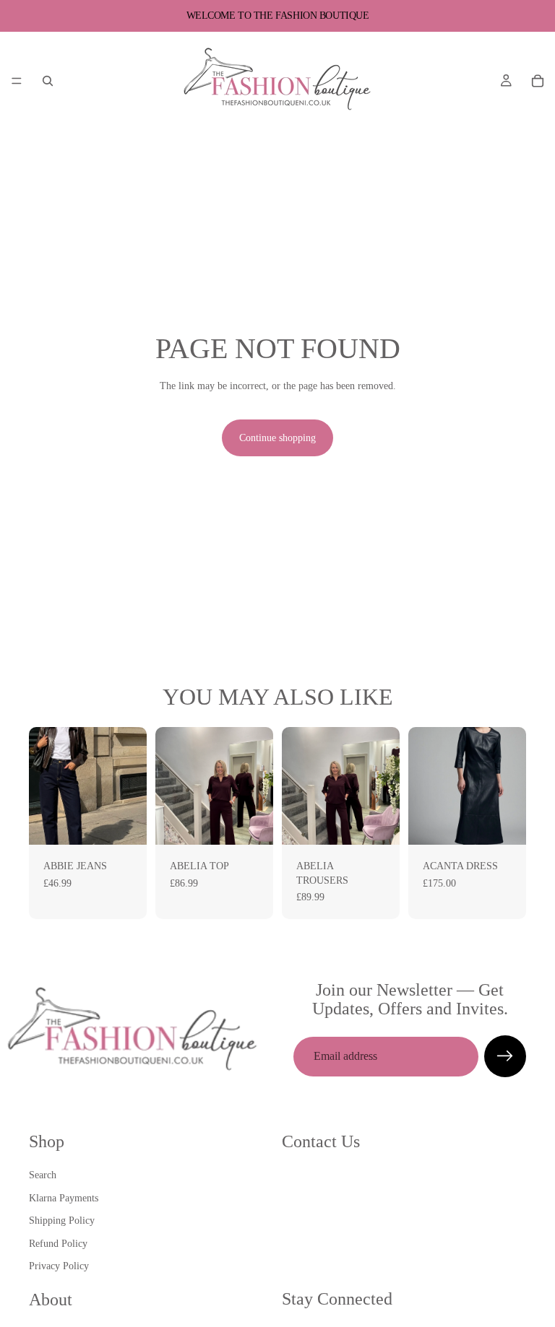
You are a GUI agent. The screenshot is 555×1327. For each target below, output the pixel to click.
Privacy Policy (59, 1266)
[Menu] (16, 80)
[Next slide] (131, 785)
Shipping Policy (62, 1220)
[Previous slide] (45, 785)
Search (42, 1175)
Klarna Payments (63, 1198)
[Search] (48, 81)
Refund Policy (58, 1243)
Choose (136, 822)
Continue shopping (277, 437)
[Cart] (538, 81)
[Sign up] (505, 1056)
